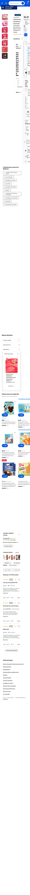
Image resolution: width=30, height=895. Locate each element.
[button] (17, 46)
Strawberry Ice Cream (8, 683)
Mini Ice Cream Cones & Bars (9, 686)
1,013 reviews (13, 539)
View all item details (21, 86)
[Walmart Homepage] (6, 3)
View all (17, 552)
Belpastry (5, 675)
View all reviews (8, 546)
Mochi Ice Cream (7, 691)
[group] (19, 34)
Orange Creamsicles (7, 680)
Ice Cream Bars (6, 694)
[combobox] (17, 3)
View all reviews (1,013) (11, 650)
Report (18, 597)
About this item (7, 335)
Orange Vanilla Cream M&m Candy (11, 672)
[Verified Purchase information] (15, 579)
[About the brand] (18, 354)
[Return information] (25, 32)
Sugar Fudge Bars (7, 677)
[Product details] (19, 340)
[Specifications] (19, 345)
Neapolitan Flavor (7, 666)
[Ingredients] (22, 39)
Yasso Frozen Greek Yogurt (9, 688)
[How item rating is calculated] (18, 542)
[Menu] (2, 3)
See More (10, 386)
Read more (5, 593)
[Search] (23, 3)
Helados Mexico (6, 669)
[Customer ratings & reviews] (19, 534)
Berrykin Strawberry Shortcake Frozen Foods (13, 664)
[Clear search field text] (20, 3)
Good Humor (16, 17)
